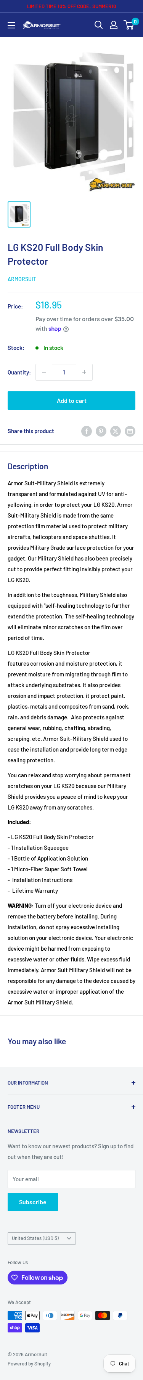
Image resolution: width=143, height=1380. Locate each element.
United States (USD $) (35, 1238)
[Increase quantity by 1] (84, 372)
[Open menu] (11, 25)
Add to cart (72, 400)
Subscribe (33, 1201)
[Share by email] (130, 431)
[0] (129, 25)
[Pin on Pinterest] (101, 431)
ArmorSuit (22, 279)
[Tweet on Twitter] (115, 431)
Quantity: (19, 372)
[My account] (113, 25)
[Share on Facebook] (86, 431)
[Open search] (99, 25)
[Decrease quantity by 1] (44, 372)
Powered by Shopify (29, 1363)
